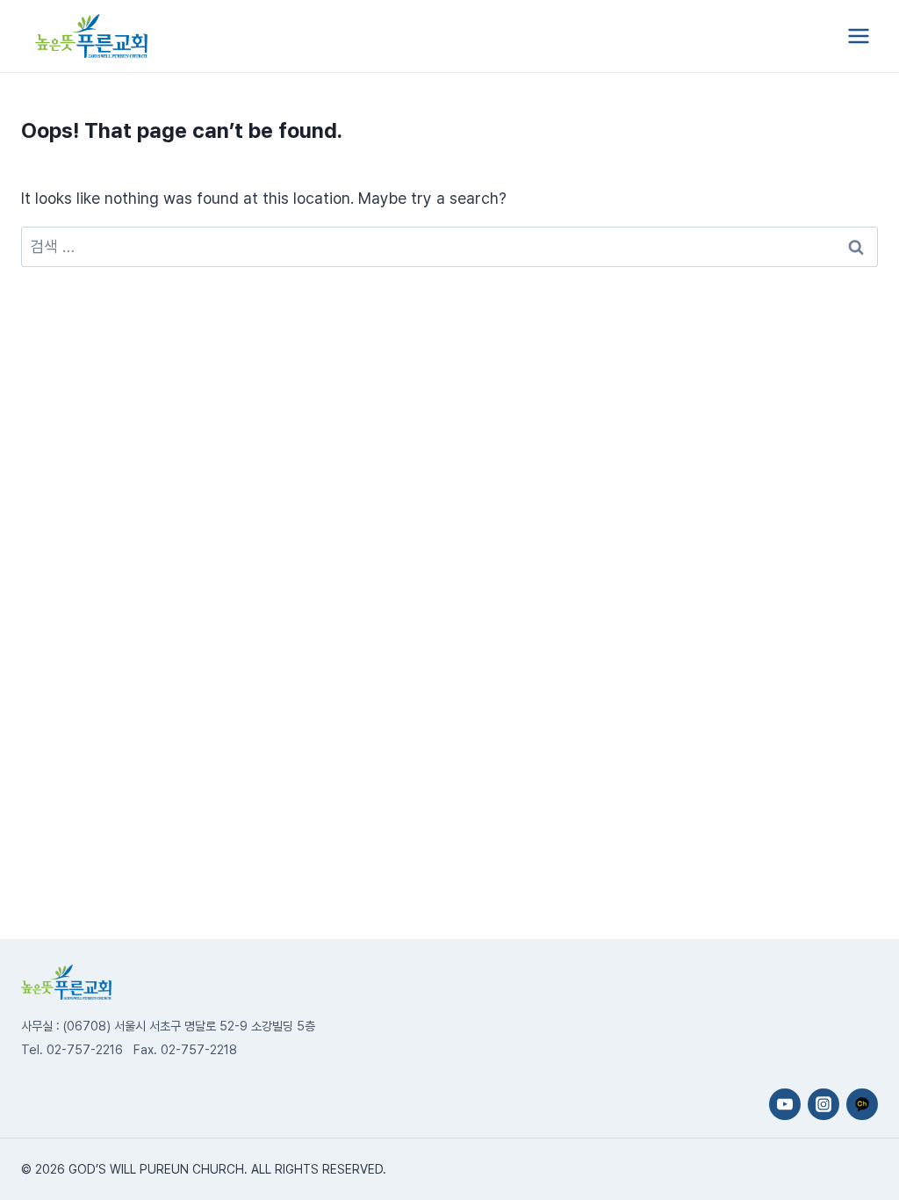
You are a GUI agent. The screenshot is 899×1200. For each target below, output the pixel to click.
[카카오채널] (862, 1104)
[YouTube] (785, 1104)
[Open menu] (858, 35)
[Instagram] (823, 1104)
